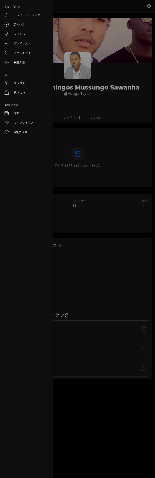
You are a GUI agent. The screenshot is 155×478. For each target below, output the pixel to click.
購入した (19, 92)
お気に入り (20, 132)
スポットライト (24, 53)
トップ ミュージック (27, 15)
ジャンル (19, 34)
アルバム (19, 24)
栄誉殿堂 (19, 62)
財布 (16, 113)
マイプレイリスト (25, 122)
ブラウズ (19, 83)
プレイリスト (22, 43)
